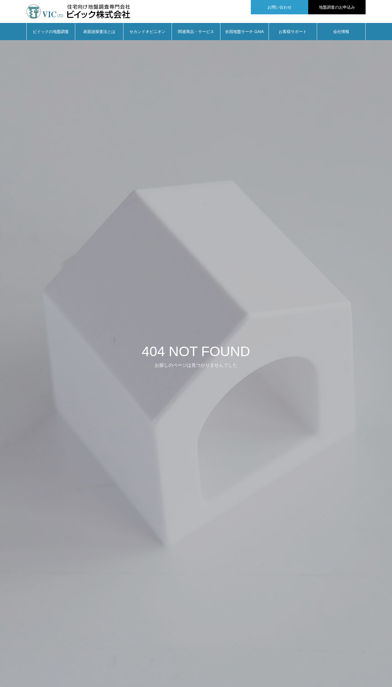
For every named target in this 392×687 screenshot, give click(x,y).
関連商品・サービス (196, 31)
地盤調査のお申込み (337, 7)
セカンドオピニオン (147, 31)
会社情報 (341, 31)
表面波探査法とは (99, 31)
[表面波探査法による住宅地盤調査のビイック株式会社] (78, 11)
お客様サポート (293, 31)
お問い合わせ (279, 7)
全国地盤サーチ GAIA (244, 31)
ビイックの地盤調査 (51, 31)
